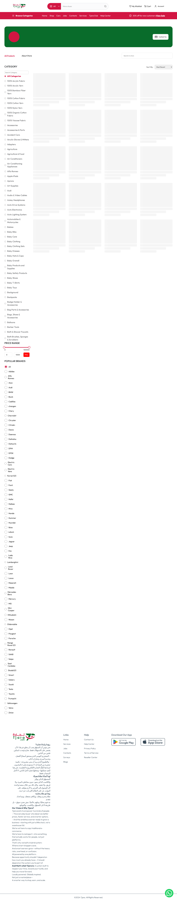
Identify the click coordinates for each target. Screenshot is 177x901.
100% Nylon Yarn (14, 108)
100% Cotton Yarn (15, 103)
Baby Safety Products (17, 273)
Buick (11, 397)
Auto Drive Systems (16, 205)
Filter (26, 355)
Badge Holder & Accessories (14, 303)
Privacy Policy (90, 748)
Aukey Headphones (16, 200)
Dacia (11, 429)
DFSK (11, 453)
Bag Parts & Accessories (18, 309)
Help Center (105, 15)
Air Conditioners (14, 159)
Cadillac (12, 401)
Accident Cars (13, 135)
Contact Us (163, 37)
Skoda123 (12, 670)
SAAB (11, 654)
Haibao (12, 504)
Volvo (11, 708)
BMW (11, 392)
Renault (12, 649)
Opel (11, 629)
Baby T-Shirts (13, 282)
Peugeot (12, 633)
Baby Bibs (11, 232)
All (10, 367)
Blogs (65, 762)
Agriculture (12, 149)
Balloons (11, 322)
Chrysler (12, 420)
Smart (11, 675)
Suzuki (11, 684)
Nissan (11, 619)
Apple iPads (12, 176)
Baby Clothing (13, 241)
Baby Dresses (13, 251)
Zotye (11, 712)
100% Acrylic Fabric (16, 81)
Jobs (65, 15)
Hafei (11, 499)
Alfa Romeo (12, 171)
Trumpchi (12, 698)
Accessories (12, 125)
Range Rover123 (11, 644)
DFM (11, 448)
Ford (11, 485)
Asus (11, 383)
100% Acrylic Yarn (15, 85)
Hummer (12, 518)
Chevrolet (12, 415)
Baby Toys (12, 287)
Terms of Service (91, 753)
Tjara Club (93, 15)
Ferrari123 (11, 476)
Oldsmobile (12, 624)
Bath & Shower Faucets (17, 332)
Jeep (11, 546)
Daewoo (12, 434)
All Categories (14, 76)
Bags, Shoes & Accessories (13, 316)
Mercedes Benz (12, 593)
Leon (11, 573)
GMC (11, 494)
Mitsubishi (12, 615)
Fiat (10, 480)
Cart (149, 6)
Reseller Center (90, 757)
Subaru (12, 680)
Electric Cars (11, 463)
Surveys (66, 757)
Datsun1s (12, 444)
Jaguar (12, 541)
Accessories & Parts (16, 130)
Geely (11, 490)
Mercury (12, 599)
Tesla (11, 689)
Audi (9, 190)
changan (12, 406)
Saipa (11, 659)
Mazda (11, 587)
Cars (58, 15)
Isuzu (11, 537)
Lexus (11, 578)
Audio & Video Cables (17, 195)
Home (44, 15)
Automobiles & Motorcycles (13, 221)
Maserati (12, 583)
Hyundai (12, 522)
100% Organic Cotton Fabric (16, 114)
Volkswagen (12, 703)
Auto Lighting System (17, 214)
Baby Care (12, 236)
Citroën (12, 425)
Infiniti (11, 532)
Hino (11, 508)
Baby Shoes (12, 278)
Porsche (12, 638)
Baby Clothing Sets (15, 246)
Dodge (11, 458)
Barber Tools (13, 327)
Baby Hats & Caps (15, 255)
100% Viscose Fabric (16, 120)
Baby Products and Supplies (15, 267)
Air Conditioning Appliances (14, 165)
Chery (11, 411)
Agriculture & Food (15, 154)
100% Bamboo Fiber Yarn (16, 92)
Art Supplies (12, 185)
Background (12, 292)
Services (83, 15)
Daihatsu (12, 439)
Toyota (11, 694)
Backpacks (12, 297)
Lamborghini (12, 562)
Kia (10, 551)
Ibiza (11, 527)
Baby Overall (13, 260)
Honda (11, 513)
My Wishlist (137, 6)
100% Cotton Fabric (16, 98)
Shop (52, 15)
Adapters (11, 144)
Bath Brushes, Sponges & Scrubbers (17, 338)
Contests (73, 15)
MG (10, 603)
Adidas (11, 371)
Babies (10, 227)
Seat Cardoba (11, 664)
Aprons (10, 181)
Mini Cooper (11, 609)
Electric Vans (11, 470)
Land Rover (10, 567)
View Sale (160, 15)
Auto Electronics (14, 209)
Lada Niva (10, 556)
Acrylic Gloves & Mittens (18, 139)
